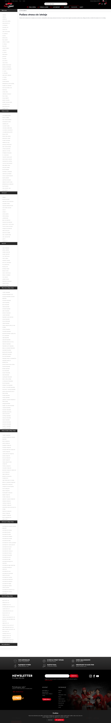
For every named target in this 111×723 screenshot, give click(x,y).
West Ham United (6, 31)
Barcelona (4, 37)
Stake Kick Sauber (6, 232)
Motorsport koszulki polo (8, 589)
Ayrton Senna (5, 216)
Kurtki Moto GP (5, 602)
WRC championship (6, 234)
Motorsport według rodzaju (8, 521)
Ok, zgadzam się (59, 720)
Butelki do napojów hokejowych (6, 477)
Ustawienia (50, 720)
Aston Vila (4, 29)
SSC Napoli (4, 60)
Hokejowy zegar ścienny (8, 486)
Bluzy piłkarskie (5, 304)
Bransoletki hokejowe (7, 484)
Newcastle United (6, 21)
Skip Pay (59, 696)
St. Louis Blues (5, 155)
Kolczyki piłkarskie (6, 356)
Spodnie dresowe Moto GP (8, 606)
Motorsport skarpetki (7, 581)
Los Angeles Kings (6, 115)
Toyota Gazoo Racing (7, 226)
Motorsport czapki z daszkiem (9, 542)
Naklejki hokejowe (6, 501)
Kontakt (24, 1)
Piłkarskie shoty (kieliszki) (7, 346)
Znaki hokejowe (6, 490)
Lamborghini (5, 218)
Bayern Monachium (6, 64)
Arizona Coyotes (6, 150)
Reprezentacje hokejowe (7, 184)
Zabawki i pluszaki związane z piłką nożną (8, 400)
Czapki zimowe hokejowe (8, 453)
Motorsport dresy (6, 540)
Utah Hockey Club (6, 188)
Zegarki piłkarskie (6, 366)
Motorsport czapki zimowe (8, 544)
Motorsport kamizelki (7, 536)
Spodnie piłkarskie (6, 308)
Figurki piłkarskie (6, 395)
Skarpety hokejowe (6, 515)
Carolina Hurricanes (7, 128)
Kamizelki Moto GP (6, 604)
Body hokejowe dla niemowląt (6, 518)
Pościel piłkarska (6, 329)
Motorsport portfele (7, 577)
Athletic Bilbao (5, 48)
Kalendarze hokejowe (7, 492)
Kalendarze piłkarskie (7, 377)
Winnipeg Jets (5, 123)
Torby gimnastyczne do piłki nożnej (8, 326)
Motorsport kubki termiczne (8, 565)
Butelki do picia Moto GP (8, 625)
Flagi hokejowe (5, 488)
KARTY (81, 7)
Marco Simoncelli (6, 273)
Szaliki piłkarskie (5, 319)
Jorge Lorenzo (5, 250)
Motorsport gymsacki (7, 551)
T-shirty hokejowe (6, 435)
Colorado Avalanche (7, 130)
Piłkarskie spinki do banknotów (6, 361)
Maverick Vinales (6, 260)
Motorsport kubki (6, 559)
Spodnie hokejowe (6, 447)
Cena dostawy (60, 705)
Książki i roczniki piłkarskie (8, 405)
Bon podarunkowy (6, 644)
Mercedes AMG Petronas (7, 201)
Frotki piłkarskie (5, 383)
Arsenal (4, 17)
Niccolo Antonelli (6, 262)
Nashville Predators (6, 144)
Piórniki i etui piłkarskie (7, 385)
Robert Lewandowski (7, 102)
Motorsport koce (6, 557)
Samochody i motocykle (8, 224)
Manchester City (6, 23)
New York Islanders (6, 119)
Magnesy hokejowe (6, 505)
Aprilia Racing (5, 283)
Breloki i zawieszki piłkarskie (8, 348)
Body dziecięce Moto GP (7, 639)
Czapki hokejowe (6, 451)
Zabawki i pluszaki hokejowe (8, 499)
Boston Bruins (5, 169)
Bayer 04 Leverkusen (6, 69)
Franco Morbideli (6, 275)
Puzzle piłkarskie (6, 397)
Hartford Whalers (6, 180)
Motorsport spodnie (7, 538)
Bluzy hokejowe (6, 441)
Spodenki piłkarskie (6, 300)
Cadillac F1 (4, 241)
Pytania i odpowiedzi (61, 701)
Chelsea (4, 15)
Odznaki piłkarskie (6, 407)
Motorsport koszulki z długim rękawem (9, 527)
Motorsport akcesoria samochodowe (7, 574)
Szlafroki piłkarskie (6, 424)
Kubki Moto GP (5, 623)
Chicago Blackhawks (7, 163)
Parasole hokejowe (6, 511)
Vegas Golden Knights (7, 175)
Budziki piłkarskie (6, 368)
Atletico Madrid (6, 42)
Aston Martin (5, 214)
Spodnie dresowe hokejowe (8, 449)
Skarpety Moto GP (6, 637)
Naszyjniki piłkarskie (6, 350)
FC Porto (4, 77)
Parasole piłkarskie (6, 418)
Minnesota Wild (5, 142)
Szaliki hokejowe (6, 455)
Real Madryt (5, 40)
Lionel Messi (5, 92)
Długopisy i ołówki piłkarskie (8, 389)
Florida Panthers (6, 140)
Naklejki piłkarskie (6, 403)
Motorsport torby (6, 549)
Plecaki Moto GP (6, 613)
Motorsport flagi (6, 571)
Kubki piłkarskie (5, 337)
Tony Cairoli (5, 258)
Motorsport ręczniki (7, 555)
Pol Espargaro (5, 264)
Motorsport (4, 192)
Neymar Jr (4, 89)
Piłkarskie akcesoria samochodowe (6, 412)
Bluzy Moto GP (5, 600)
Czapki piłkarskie (6, 315)
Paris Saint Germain (6, 75)
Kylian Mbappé (5, 98)
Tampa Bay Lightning (6, 173)
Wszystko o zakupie (15, 1)
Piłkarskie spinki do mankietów (9, 358)
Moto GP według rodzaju (7, 596)
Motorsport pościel (7, 553)
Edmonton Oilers (6, 138)
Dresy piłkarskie (5, 311)
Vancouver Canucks (7, 159)
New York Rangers (6, 146)
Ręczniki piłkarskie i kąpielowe (9, 333)
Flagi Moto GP (5, 631)
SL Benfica (4, 79)
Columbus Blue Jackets (7, 132)
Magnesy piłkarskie (6, 409)
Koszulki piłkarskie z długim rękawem (8, 297)
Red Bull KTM (5, 266)
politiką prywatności (48, 680)
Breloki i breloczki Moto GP (8, 629)
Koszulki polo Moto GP (7, 642)
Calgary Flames (5, 126)
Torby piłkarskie (5, 323)
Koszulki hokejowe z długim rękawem (8, 438)
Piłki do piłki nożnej (6, 379)
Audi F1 (3, 239)
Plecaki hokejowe (6, 458)
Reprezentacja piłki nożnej (8, 83)
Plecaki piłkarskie (6, 321)
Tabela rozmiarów (61, 698)
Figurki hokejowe (6, 497)
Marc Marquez (5, 248)
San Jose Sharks (6, 167)
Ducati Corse (5, 285)
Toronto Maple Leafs (7, 157)
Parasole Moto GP (6, 635)
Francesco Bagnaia (7, 281)
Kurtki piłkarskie (5, 306)
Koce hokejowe (6, 472)
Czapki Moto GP (6, 609)
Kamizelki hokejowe (6, 445)
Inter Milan (4, 54)
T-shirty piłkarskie (6, 292)
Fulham (4, 35)
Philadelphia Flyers (6, 121)
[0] (99, 4)
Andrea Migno (5, 279)
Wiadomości (74, 7)
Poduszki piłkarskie (6, 331)
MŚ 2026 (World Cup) (7, 87)
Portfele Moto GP (6, 633)
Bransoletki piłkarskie (7, 352)
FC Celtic (4, 71)
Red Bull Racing (5, 199)
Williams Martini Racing (7, 205)
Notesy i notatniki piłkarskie (8, 387)
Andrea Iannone (6, 252)
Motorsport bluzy (6, 532)
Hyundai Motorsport (7, 228)
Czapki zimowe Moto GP (7, 611)
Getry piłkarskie (5, 302)
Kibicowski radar (61, 703)
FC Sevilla (4, 44)
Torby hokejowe (6, 460)
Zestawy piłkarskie (6, 313)
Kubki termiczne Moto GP (8, 627)
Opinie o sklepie (7, 1)
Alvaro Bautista (5, 254)
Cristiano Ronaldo (6, 94)
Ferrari (3, 197)
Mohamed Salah (6, 104)
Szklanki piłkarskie (6, 339)
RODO (59, 692)
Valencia (4, 50)
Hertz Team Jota (5, 230)
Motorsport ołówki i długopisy (7, 592)
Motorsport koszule (7, 530)
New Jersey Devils (6, 165)
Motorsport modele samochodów (7, 586)
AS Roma (4, 58)
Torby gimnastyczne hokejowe (7, 463)
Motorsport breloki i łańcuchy (7, 568)
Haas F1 (4, 209)
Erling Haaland (5, 100)
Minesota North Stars (7, 182)
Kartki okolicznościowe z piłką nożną (8, 392)
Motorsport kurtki (6, 534)
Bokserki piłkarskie (6, 428)
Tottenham (4, 25)
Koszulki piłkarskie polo (7, 294)
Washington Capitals (7, 161)
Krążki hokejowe (6, 494)
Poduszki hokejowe (6, 468)
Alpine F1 (4, 212)
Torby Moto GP (5, 615)
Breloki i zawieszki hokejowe (8, 482)
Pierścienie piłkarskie (6, 354)
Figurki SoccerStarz (6, 85)
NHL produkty (5, 186)
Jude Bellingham (5, 106)
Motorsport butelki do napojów (7, 562)
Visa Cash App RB (6, 236)
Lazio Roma (5, 62)
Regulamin (60, 690)
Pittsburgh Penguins (6, 153)
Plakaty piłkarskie (6, 372)
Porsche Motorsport (7, 222)
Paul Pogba (5, 96)
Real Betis (4, 46)
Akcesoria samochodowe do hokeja (9, 508)
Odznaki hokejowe (6, 503)
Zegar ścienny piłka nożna (8, 364)
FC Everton (5, 33)
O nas (20, 1)
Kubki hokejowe (5, 474)
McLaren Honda (6, 203)
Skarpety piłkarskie (6, 426)
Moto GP (4, 243)
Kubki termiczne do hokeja (8, 480)
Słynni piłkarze (5, 81)
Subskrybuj (74, 676)
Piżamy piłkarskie (6, 420)
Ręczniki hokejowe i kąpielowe (9, 470)
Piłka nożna (4, 10)
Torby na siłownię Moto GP (8, 617)
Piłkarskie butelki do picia (8, 341)
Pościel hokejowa (6, 466)
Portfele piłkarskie (6, 415)
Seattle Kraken (5, 178)
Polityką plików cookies (62, 694)
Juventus (4, 56)
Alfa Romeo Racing (6, 207)
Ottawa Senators (6, 148)
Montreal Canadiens (7, 171)
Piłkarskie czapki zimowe (7, 317)
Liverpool (4, 19)
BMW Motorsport (6, 220)
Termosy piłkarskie (6, 344)
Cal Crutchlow (5, 256)
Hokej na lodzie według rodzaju (9, 430)
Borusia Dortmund (6, 67)
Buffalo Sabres (5, 117)
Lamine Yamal (5, 108)
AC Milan (4, 52)
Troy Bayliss (5, 277)
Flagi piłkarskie (5, 370)
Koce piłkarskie (5, 335)
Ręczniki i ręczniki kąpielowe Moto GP (8, 620)
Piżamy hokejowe (6, 513)
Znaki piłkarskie (5, 375)
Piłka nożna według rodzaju (8, 288)
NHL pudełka (5, 190)
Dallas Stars (5, 134)
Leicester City (5, 27)
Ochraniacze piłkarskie (7, 381)
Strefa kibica (47, 699)
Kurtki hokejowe (6, 443)
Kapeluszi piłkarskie (6, 422)
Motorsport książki (6, 583)
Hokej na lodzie (5, 111)
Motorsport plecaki (6, 547)
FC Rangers (5, 73)
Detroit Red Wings (6, 136)
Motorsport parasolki (7, 579)
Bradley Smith (5, 271)
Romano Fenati (5, 268)
